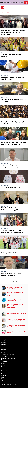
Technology (4, 356)
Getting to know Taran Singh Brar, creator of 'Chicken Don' (15, 287)
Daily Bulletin (4, 370)
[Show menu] (25, 7)
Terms (2, 379)
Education (3, 353)
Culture (3, 365)
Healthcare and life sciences (7, 354)
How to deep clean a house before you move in (16, 331)
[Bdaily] (2, 7)
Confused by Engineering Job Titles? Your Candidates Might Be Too (16, 320)
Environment (4, 361)
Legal (2, 377)
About (2, 373)
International (4, 349)
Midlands (3, 344)
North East (3, 339)
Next (18, 281)
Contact (3, 372)
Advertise (3, 375)
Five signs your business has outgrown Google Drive (16, 325)
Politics (3, 363)
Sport (2, 367)
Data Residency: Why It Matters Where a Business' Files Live (16, 299)
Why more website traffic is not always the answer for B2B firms (16, 314)
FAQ (2, 380)
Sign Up (26, 2)
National (3, 347)
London (3, 346)
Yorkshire (3, 341)
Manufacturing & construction (8, 358)
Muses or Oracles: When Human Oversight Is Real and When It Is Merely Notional (15, 306)
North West (3, 342)
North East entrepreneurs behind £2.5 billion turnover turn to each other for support (16, 294)
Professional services (6, 360)
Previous (11, 281)
